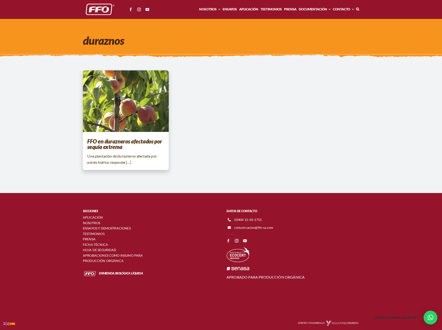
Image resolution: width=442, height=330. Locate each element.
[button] (357, 9)
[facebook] (131, 9)
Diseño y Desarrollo (311, 323)
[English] (6, 323)
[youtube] (147, 9)
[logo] (99, 4)
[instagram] (139, 9)
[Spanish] (12, 323)
